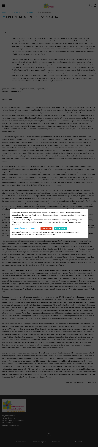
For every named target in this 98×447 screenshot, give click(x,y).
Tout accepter (60, 228)
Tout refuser (46, 228)
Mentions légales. (49, 234)
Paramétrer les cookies (25, 228)
